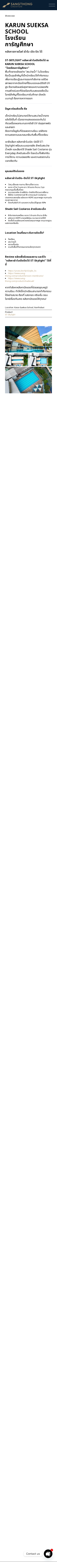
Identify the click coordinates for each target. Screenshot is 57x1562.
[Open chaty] (48, 1553)
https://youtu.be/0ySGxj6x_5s (22, 270)
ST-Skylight (10, 314)
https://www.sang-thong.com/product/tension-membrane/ (24, 275)
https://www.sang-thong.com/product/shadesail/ (19, 280)
